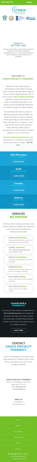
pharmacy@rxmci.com (18, 404)
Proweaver (23, 459)
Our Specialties (18, 432)
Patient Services (18, 437)
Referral (18, 443)
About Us (18, 426)
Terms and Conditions (18, 414)
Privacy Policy (18, 410)
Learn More (18, 161)
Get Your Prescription (18, 61)
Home (18, 420)
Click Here (18, 330)
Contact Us (18, 449)
